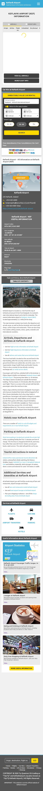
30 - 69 (21, 124)
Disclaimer (30, 768)
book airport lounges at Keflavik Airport (23, 490)
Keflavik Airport (8, 377)
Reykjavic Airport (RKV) (28, 317)
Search (21, 133)
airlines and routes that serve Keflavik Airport (24, 355)
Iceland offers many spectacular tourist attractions (19, 458)
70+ (34, 124)
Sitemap (22, 770)
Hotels (13, 768)
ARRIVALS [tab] (13, 24)
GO (34, 760)
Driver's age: (8, 119)
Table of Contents (21, 281)
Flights (14, 766)
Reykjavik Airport (32, 375)
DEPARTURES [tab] (32, 24)
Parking (6, 768)
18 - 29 (9, 124)
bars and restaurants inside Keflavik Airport (23, 487)
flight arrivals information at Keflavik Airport (24, 347)
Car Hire (21, 766)
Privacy (38, 768)
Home (8, 766)
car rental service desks (20, 369)
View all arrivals (21, 76)
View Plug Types (13, 270)
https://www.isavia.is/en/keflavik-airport (18, 209)
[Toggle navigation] (38, 4)
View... (6, 572)
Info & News (21, 768)
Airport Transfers (32, 766)
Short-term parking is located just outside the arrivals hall (21, 437)
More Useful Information (21, 668)
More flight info (21, 80)
